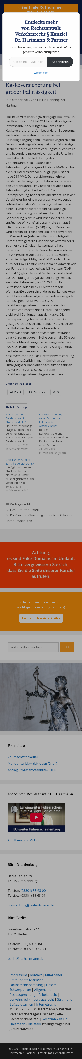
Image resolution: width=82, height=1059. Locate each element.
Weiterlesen (41, 73)
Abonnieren (60, 62)
